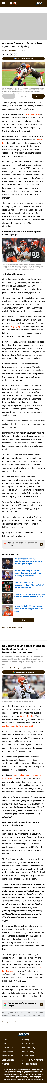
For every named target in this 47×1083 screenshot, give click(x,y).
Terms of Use (7, 1056)
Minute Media (13, 1069)
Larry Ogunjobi (16, 326)
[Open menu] (3, 3)
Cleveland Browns (32, 114)
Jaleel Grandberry (12, 668)
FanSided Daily (28, 1047)
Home (4, 627)
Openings (26, 1039)
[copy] (15, 54)
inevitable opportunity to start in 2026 (18, 726)
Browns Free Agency (16, 627)
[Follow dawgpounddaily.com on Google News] (41, 544)
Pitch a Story (7, 1052)
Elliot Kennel (10, 50)
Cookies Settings (29, 1064)
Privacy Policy (28, 1052)
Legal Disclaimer (9, 1060)
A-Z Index (6, 1064)
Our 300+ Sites (28, 1043)
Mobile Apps (7, 1047)
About (4, 1039)
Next (38, 96)
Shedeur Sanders (26, 716)
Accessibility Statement (32, 1060)
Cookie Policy (28, 1056)
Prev (9, 96)
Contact (5, 1043)
